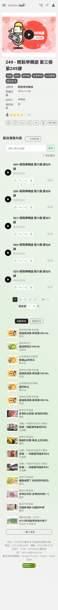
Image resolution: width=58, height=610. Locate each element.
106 (43, 299)
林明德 (26, 75)
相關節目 (36, 321)
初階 (9, 75)
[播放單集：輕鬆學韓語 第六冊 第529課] (8, 172)
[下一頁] (48, 299)
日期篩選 (34, 139)
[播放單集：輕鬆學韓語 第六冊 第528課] (8, 199)
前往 (50, 148)
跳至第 (22, 306)
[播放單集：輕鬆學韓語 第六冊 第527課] (8, 226)
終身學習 (37, 75)
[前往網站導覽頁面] (41, 5)
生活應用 (50, 75)
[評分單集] (36, 122)
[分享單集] (29, 122)
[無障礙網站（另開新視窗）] (29, 567)
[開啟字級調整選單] (47, 5)
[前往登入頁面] (53, 5)
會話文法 (11, 81)
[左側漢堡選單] (4, 5)
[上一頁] (10, 299)
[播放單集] (29, 35)
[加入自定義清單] (22, 122)
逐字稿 (52, 123)
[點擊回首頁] (16, 5)
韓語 (17, 75)
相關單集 (21, 321)
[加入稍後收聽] (8, 122)
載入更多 (30, 532)
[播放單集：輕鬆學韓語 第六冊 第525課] (8, 280)
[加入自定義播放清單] (20, 180)
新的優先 (50, 155)
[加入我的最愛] (15, 122)
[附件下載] (43, 122)
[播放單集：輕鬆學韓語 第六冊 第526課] (8, 253)
